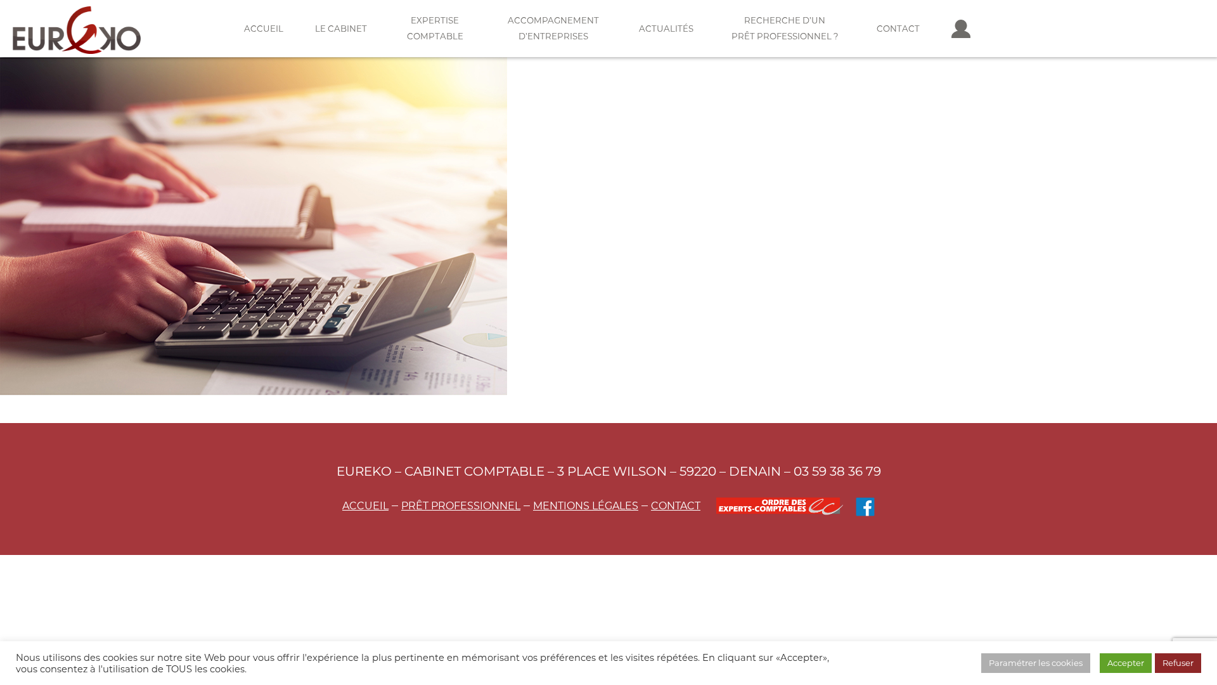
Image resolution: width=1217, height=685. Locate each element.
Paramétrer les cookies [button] (1036, 663)
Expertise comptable (435, 28)
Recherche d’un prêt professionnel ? (785, 28)
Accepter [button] (1125, 663)
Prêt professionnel (460, 506)
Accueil (263, 28)
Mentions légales (585, 506)
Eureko (77, 30)
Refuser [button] (1178, 663)
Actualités (666, 28)
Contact (898, 28)
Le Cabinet (341, 28)
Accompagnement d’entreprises (553, 28)
